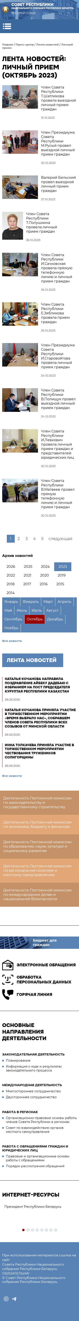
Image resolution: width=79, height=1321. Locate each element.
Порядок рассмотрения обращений (35, 1166)
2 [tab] (28, 1230)
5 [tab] (42, 1230)
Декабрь (55, 619)
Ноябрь (11, 628)
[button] (7, 26)
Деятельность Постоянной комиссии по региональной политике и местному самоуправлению (37, 870)
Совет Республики (42, 6)
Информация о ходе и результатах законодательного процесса (34, 1068)
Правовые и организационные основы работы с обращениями (37, 1158)
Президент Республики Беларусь (32, 1206)
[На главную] (5, 9)
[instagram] (6, 1299)
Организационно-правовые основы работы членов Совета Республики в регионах (41, 1120)
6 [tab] (46, 1230)
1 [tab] (23, 1230)
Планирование (18, 1060)
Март (48, 602)
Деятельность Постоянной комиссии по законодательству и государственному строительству (37, 802)
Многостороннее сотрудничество (33, 1091)
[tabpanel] (39, 1206)
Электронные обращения (46, 965)
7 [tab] (51, 1230)
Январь (11, 602)
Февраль (31, 602)
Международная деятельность (32, 1085)
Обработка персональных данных (44, 980)
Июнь (22, 610)
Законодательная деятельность (33, 1054)
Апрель (64, 602)
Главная (7, 44)
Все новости (12, 641)
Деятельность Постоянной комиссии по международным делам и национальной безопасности (37, 894)
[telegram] (14, 1299)
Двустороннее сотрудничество (31, 1097)
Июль (37, 610)
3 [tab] (33, 1230)
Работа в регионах (20, 1112)
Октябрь (35, 619)
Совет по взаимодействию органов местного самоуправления (35, 1130)
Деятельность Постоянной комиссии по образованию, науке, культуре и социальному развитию (37, 846)
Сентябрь (13, 619)
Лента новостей (47, 44)
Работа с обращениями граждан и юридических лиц (35, 1148)
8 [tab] (56, 1230)
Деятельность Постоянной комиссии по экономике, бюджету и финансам (37, 824)
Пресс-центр (25, 44)
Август (52, 610)
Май (8, 610)
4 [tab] (37, 1230)
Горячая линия (34, 994)
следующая (60, 538)
